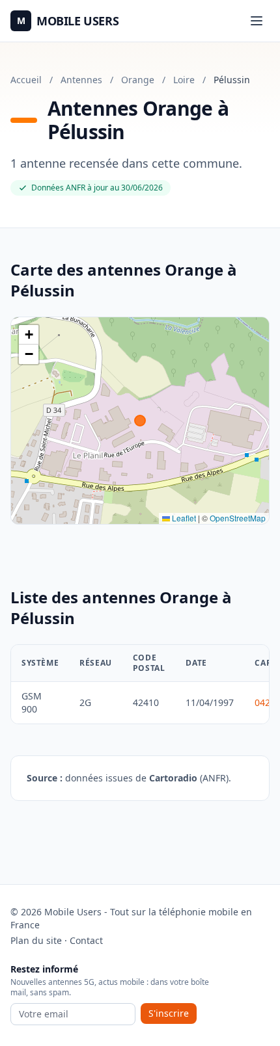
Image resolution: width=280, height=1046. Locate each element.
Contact (86, 940)
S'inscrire (168, 1013)
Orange (137, 79)
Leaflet (183, 517)
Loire (184, 79)
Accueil (26, 79)
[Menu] (257, 21)
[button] (28, 335)
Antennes (81, 79)
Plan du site (36, 940)
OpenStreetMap (238, 517)
